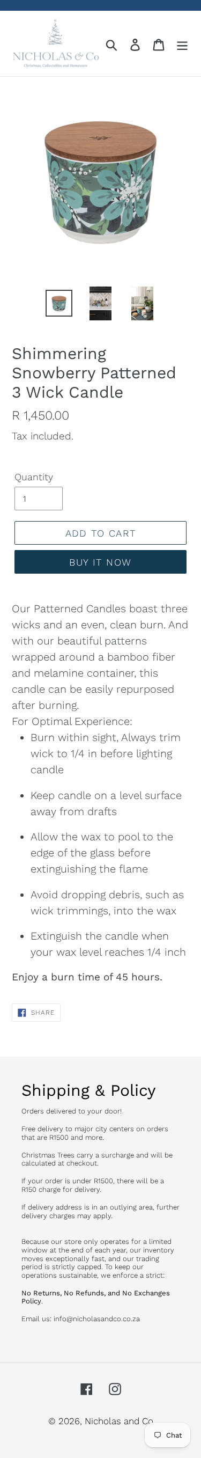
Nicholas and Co (119, 1421)
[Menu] (182, 43)
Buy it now (100, 562)
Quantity (33, 476)
